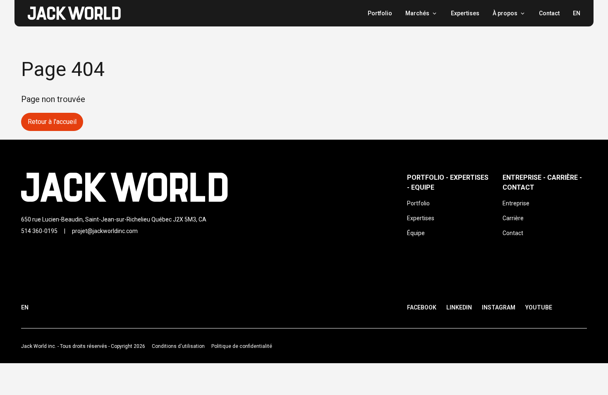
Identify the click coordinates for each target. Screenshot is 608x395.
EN (576, 13)
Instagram (498, 307)
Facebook (421, 307)
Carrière (513, 218)
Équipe (416, 233)
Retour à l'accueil (52, 122)
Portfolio (380, 13)
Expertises (465, 13)
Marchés (417, 13)
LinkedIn (459, 307)
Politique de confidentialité (241, 346)
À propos (505, 13)
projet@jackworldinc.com (105, 231)
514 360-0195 (39, 231)
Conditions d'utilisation (178, 346)
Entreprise (516, 203)
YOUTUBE (538, 307)
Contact (549, 13)
